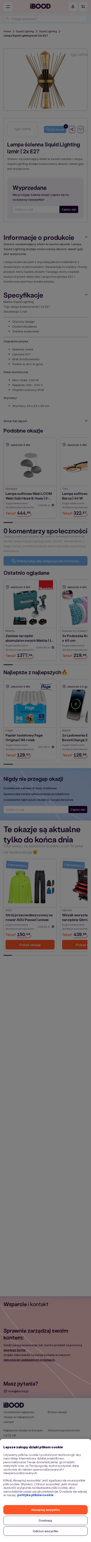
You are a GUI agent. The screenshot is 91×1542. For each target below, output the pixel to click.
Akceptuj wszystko (45, 1510)
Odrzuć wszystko (45, 1531)
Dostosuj (45, 1520)
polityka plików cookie (35, 1495)
